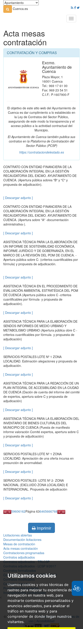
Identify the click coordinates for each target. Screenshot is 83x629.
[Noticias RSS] (72, 7)
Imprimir (43, 528)
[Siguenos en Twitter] (78, 7)
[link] (7, 9)
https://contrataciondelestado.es (41, 152)
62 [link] (23, 511)
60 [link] (16, 511)
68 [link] (55, 511)
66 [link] (48, 511)
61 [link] (20, 511)
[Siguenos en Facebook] (75, 7)
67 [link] (52, 511)
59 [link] (13, 511)
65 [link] (45, 511)
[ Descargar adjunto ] (18, 197)
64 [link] (41, 511)
